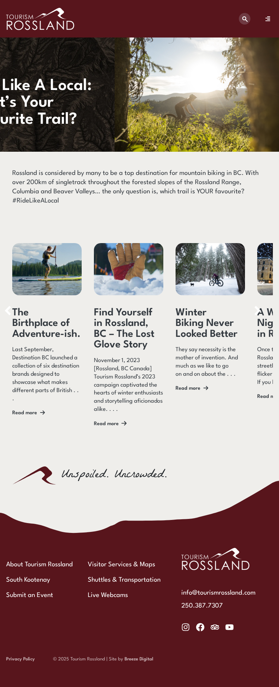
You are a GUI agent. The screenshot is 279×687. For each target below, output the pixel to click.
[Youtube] (229, 627)
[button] (257, 310)
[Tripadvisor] (215, 627)
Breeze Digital (139, 659)
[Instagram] (185, 627)
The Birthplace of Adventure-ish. (46, 323)
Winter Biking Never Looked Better (206, 323)
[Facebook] (200, 627)
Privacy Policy (20, 659)
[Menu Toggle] (267, 18)
